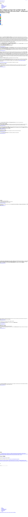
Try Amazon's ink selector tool (3, 62)
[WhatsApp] (14, 18)
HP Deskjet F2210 (8, 454)
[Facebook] (14, 14)
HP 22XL (5, 454)
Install (15, 454)
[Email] (14, 16)
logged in (4, 457)
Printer (17, 454)
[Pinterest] (14, 20)
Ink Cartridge (12, 454)
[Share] (14, 24)
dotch (2, 453)
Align (20, 453)
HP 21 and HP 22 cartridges (22, 60)
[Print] (14, 23)
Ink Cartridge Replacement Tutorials (16, 453)
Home (2, 4)
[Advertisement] (14, 30)
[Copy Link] (14, 22)
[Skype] (14, 19)
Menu (0, 3)
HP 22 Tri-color (2, 454)
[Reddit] (14, 17)
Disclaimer (2, 5)
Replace (19, 454)
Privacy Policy (3, 7)
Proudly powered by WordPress (12, 512)
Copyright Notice (3, 6)
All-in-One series (24, 453)
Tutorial (21, 454)
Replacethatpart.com (2, 512)
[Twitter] (14, 15)
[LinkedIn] (14, 21)
